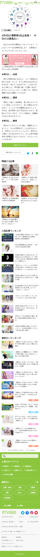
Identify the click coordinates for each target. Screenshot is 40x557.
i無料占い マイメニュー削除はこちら (12, 546)
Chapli (21, 521)
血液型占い (28, 466)
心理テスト (7, 470)
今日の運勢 (7, 30)
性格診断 (7, 498)
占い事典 (20, 505)
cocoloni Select (33, 517)
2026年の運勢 (8, 474)
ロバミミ (21, 517)
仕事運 (33, 487)
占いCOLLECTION (33, 521)
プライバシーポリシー (8, 543)
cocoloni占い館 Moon (8, 521)
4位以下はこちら (20, 145)
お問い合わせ (20, 540)
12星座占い (17, 466)
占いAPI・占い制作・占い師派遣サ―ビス (13, 531)
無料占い (7, 466)
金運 (19, 487)
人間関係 (33, 492)
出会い (20, 492)
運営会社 (4, 537)
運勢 (7, 492)
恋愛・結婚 (7, 487)
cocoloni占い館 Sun (7, 517)
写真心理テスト (31, 470)
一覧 (36, 482)
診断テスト (18, 470)
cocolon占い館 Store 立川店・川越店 (12, 526)
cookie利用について (7, 540)
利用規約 (18, 537)
